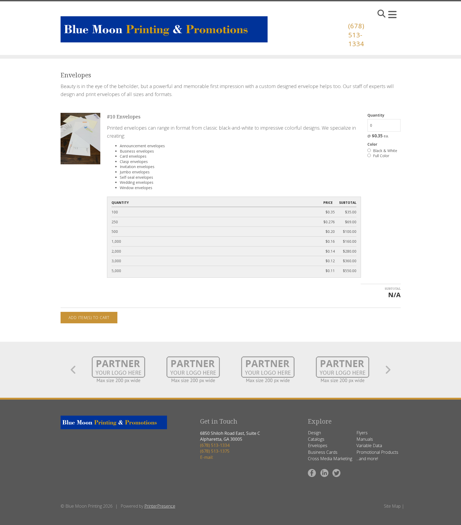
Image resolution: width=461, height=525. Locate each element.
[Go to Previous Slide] (73, 369)
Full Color (380, 155)
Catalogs (316, 439)
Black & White (384, 150)
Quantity (375, 115)
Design (314, 433)
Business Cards (322, 452)
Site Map (392, 506)
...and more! (367, 459)
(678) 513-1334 (356, 34)
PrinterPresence (159, 506)
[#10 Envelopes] (81, 138)
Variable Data (369, 445)
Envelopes (317, 445)
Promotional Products (377, 452)
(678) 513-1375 (214, 451)
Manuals (364, 439)
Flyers (362, 433)
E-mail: (206, 457)
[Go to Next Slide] (387, 369)
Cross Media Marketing (330, 459)
